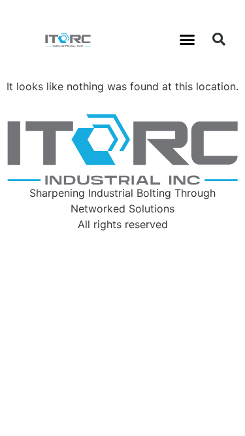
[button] (186, 39)
